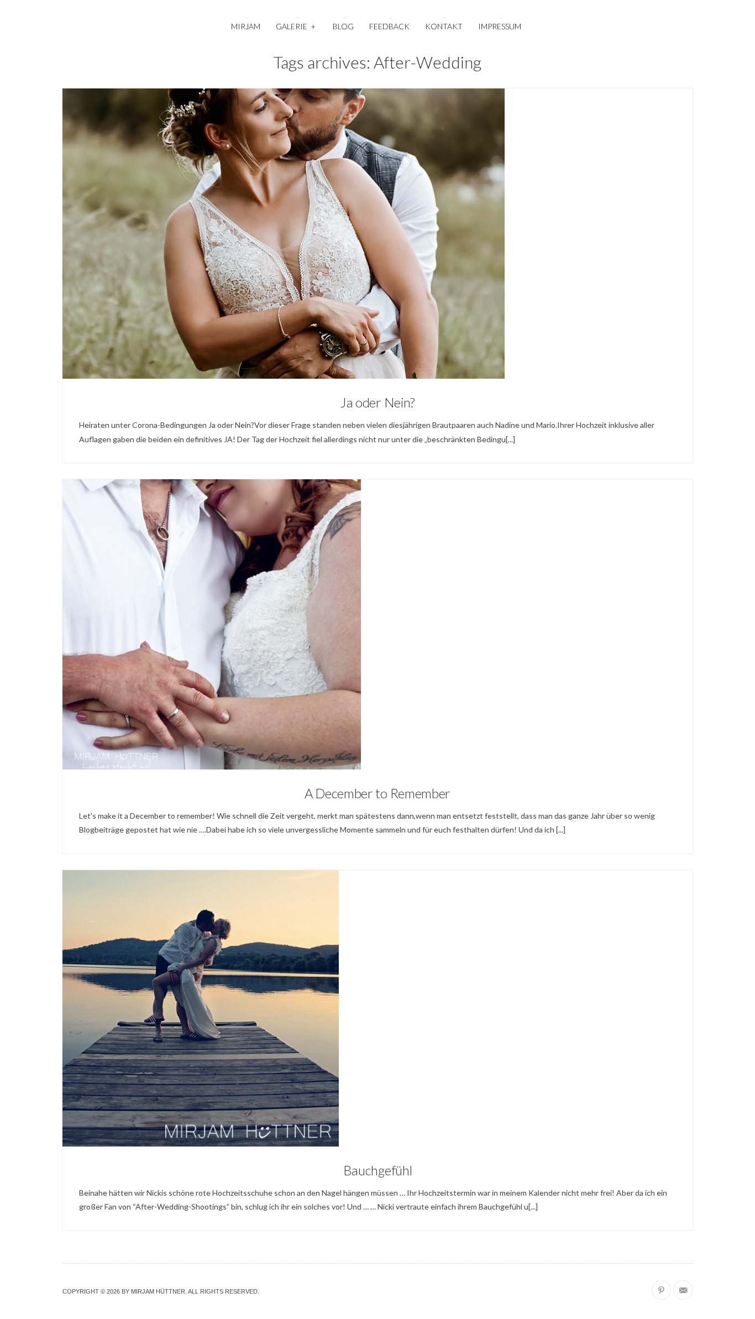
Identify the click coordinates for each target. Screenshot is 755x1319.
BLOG (343, 26)
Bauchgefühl (377, 1170)
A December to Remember (377, 793)
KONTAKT (444, 26)
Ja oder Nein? (377, 402)
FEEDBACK (389, 26)
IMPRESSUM (499, 26)
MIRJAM (245, 26)
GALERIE (295, 26)
